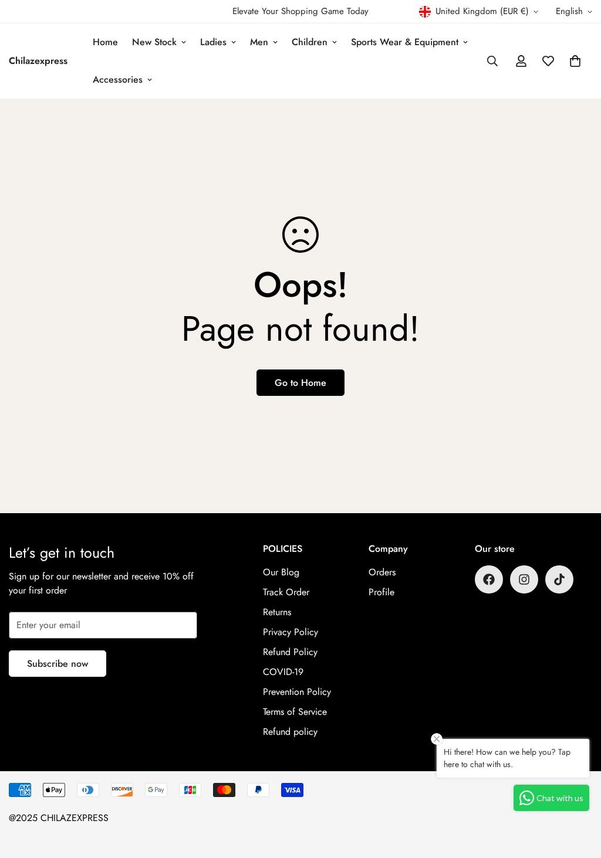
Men (259, 42)
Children (309, 42)
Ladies (213, 42)
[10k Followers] (489, 579)
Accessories (118, 79)
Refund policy (290, 731)
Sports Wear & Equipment (404, 42)
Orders (382, 572)
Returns (277, 612)
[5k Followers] (524, 579)
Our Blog (281, 572)
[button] (575, 61)
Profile (381, 592)
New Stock (154, 42)
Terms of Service (295, 711)
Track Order (286, 592)
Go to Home (300, 382)
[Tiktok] (559, 579)
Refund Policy (290, 652)
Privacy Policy (290, 632)
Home (105, 42)
